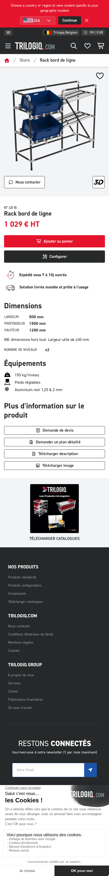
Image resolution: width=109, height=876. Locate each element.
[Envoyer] (90, 770)
